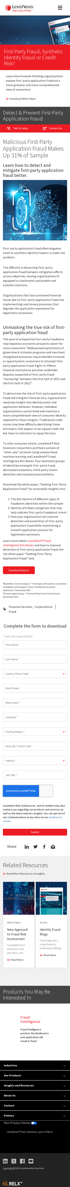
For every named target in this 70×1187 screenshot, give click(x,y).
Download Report (19, 570)
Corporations (43, 607)
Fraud (12, 611)
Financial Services (20, 607)
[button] (35, 673)
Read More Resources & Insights (26, 873)
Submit (35, 832)
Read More (17, 959)
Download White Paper (23, 98)
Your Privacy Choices (17, 1123)
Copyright (9, 1168)
